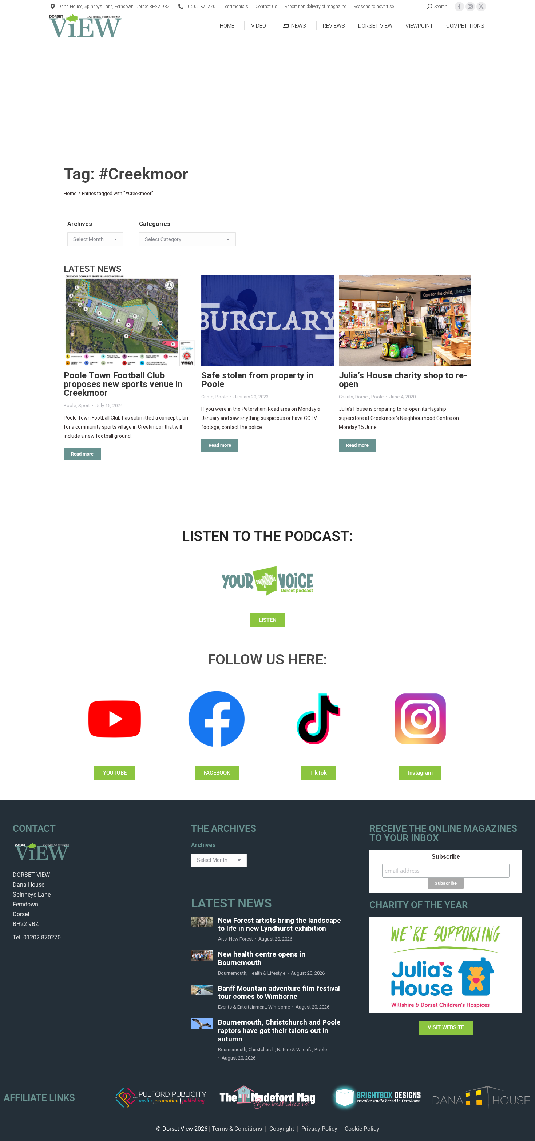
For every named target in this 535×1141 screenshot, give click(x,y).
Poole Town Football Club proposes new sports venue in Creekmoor (123, 384)
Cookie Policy (362, 1128)
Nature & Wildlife (294, 1049)
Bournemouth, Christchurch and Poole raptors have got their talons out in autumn (279, 1030)
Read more (82, 454)
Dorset (362, 396)
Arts (222, 938)
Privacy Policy (319, 1128)
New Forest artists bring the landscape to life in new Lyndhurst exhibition (279, 925)
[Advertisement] (267, 93)
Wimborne (279, 1006)
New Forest (241, 938)
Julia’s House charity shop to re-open (403, 380)
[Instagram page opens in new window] (470, 6)
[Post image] (130, 320)
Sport (84, 405)
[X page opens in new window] (481, 6)
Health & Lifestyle (267, 973)
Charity (346, 396)
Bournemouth (232, 973)
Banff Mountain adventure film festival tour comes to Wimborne (279, 993)
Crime (207, 396)
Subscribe (446, 857)
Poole (70, 405)
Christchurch (262, 1049)
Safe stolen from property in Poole (257, 380)
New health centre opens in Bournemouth (261, 958)
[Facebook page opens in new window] (459, 6)
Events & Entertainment (242, 1006)
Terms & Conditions (237, 1128)
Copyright (281, 1128)
